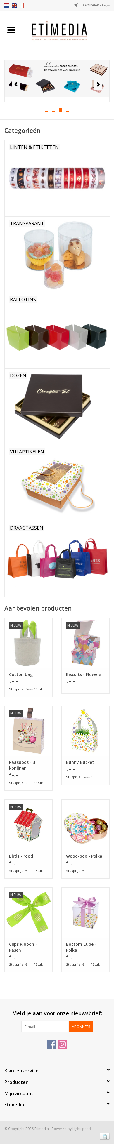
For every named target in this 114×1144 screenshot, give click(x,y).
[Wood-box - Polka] (85, 824)
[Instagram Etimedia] (62, 1044)
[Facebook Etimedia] (51, 1044)
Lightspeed (81, 1128)
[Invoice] (104, 1135)
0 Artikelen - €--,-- (95, 5)
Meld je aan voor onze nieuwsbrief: (57, 1013)
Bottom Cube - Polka (81, 947)
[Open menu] (11, 30)
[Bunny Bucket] (85, 731)
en (14, 5)
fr (22, 5)
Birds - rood (21, 856)
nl (6, 5)
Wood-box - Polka (84, 856)
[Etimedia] (68, 30)
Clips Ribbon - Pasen (23, 947)
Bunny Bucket (80, 762)
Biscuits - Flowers (83, 674)
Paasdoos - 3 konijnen (22, 765)
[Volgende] (98, 84)
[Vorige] (16, 84)
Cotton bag (21, 674)
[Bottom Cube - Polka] (85, 912)
